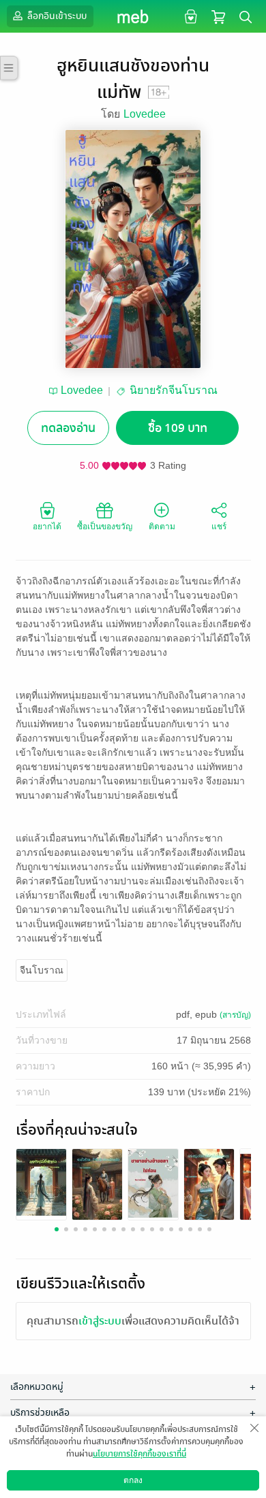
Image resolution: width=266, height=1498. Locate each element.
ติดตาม (162, 526)
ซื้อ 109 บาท (177, 428)
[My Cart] (218, 16)
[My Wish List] (189, 16)
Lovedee (144, 114)
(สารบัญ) (235, 1015)
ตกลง (133, 1480)
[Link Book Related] (41, 1182)
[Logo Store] (133, 16)
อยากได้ (47, 526)
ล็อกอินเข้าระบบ (56, 16)
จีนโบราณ (41, 970)
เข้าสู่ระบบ (99, 1321)
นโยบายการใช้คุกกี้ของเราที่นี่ (139, 1454)
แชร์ (218, 526)
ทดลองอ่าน (68, 428)
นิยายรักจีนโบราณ (174, 390)
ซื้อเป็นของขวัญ (104, 526)
